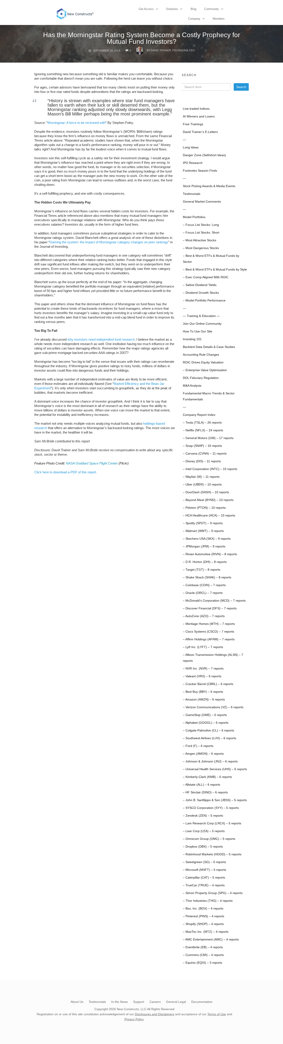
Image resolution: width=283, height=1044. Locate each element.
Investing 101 (192, 339)
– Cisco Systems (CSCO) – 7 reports (208, 631)
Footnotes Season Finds (200, 170)
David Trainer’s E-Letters (200, 132)
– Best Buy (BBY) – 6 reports (203, 691)
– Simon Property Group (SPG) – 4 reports (213, 893)
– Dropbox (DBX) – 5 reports (203, 846)
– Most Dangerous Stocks (201, 248)
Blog (193, 9)
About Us (77, 1002)
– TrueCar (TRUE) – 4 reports (204, 885)
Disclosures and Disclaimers (154, 1014)
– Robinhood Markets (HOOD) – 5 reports (212, 854)
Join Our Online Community (202, 323)
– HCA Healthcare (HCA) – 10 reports (209, 515)
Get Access (146, 9)
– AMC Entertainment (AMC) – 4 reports (211, 939)
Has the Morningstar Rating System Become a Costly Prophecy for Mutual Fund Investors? (141, 38)
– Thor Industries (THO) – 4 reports (208, 900)
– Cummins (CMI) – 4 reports (203, 955)
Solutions (172, 9)
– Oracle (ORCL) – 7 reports (203, 593)
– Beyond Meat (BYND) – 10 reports (208, 500)
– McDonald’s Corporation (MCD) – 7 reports (214, 600)
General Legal (176, 1002)
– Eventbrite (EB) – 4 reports (203, 947)
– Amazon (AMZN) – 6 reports (204, 699)
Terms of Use (216, 1014)
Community (211, 9)
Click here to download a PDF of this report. (65, 472)
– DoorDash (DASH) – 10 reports (206, 492)
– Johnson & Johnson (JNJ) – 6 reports (210, 761)
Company (194, 18)
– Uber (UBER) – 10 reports (202, 484)
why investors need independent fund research (101, 339)
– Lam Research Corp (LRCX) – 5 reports (212, 823)
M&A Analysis (192, 385)
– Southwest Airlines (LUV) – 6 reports (209, 738)
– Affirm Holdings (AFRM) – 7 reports (209, 639)
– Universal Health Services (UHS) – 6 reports (215, 769)
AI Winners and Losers (199, 116)
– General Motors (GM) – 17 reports (208, 438)
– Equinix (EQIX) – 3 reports (202, 962)
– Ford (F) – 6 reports (198, 746)
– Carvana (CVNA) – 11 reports (205, 453)
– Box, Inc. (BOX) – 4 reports (203, 908)
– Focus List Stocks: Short (201, 232)
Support (138, 1002)
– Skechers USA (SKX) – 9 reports (207, 538)
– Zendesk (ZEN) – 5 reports (203, 815)
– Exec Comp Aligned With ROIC (205, 277)
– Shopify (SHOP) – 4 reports (203, 924)
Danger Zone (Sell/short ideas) (204, 155)
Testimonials (191, 194)
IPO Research (193, 163)
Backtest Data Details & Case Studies (209, 347)
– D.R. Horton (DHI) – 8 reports (205, 562)
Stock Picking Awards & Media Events (209, 186)
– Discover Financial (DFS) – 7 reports (210, 608)
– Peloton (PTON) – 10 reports (204, 507)
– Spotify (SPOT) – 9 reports (203, 523)
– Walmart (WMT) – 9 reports (203, 531)
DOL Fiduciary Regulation (201, 378)
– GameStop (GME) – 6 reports (205, 715)
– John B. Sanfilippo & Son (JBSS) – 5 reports (215, 800)
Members (219, 18)
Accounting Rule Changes (201, 354)
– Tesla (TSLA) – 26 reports (202, 422)
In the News (119, 1002)
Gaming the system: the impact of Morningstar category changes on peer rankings (109, 242)
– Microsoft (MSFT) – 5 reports (204, 869)
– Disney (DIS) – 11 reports (202, 461)
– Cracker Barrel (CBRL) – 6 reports (208, 684)
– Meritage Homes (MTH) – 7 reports (209, 624)
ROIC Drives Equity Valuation (203, 362)
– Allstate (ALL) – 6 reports (201, 784)
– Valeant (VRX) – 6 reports (202, 676)
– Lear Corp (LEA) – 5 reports (204, 831)
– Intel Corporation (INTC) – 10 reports (210, 469)
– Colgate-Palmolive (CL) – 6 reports (208, 730)
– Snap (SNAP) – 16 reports (202, 445)
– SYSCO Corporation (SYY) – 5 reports (211, 808)
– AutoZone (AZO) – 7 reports (204, 616)
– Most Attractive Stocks (199, 240)
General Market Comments (202, 201)
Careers (155, 1002)
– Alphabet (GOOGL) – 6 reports (205, 722)
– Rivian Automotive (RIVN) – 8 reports (210, 554)
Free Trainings (193, 124)
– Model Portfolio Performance (204, 300)
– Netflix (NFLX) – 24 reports (203, 430)
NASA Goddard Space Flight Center (92, 463)
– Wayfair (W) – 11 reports (201, 476)
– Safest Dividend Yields (199, 285)
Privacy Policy (133, 1019)
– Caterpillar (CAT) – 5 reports (204, 877)
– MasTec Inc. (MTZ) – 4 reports (205, 931)
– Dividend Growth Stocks (201, 292)
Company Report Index (199, 414)
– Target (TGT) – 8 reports (201, 569)
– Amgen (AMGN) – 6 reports (203, 753)
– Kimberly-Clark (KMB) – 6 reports (207, 777)
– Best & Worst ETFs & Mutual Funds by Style (215, 269)
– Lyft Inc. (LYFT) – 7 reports (203, 647)
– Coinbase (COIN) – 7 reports (204, 585)
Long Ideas (191, 147)
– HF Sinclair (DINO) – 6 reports (205, 792)
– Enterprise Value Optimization (205, 370)
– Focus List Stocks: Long (201, 224)
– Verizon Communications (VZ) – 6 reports (213, 707)
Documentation (201, 1002)
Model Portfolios (194, 217)
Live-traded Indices (196, 108)
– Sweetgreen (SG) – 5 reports (204, 862)
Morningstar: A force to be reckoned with (76, 123)
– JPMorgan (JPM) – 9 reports (204, 546)
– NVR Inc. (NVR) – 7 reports (203, 668)
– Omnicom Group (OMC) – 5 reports (209, 839)
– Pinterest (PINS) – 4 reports (203, 916)
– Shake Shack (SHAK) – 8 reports (207, 577)
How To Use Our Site (197, 331)
